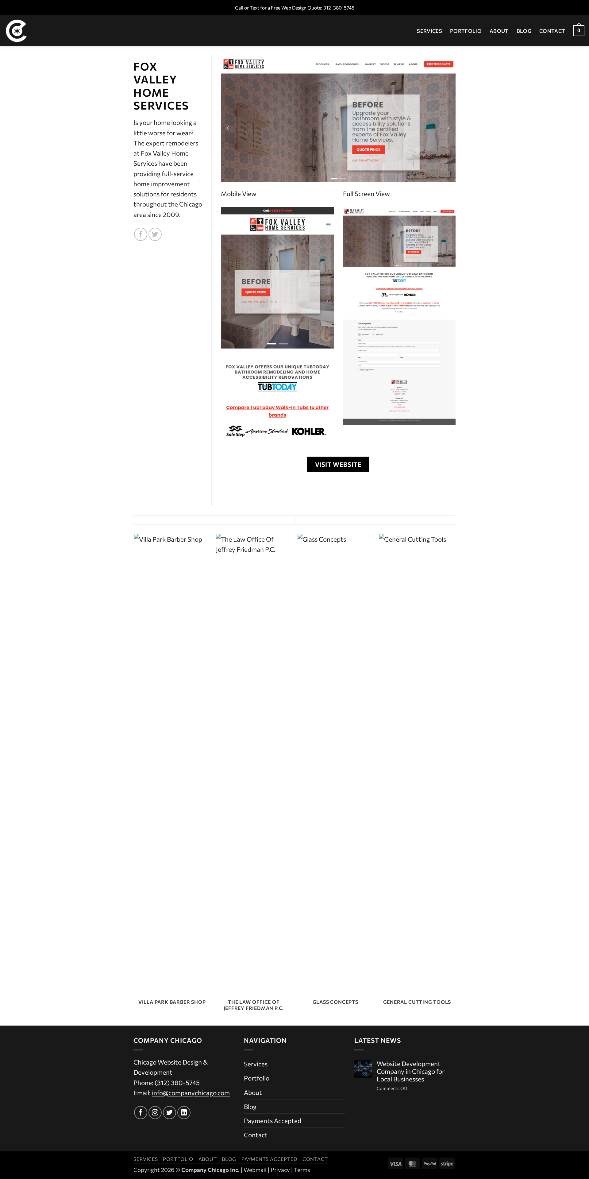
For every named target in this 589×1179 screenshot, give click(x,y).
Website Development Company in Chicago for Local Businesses (411, 1071)
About (499, 31)
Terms (302, 1169)
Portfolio (466, 31)
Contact (552, 31)
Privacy (280, 1169)
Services (429, 31)
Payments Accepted (272, 1120)
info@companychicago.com (191, 1092)
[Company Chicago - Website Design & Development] (35, 30)
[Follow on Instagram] (155, 1112)
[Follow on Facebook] (140, 234)
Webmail (255, 1169)
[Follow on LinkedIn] (184, 1112)
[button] (578, 31)
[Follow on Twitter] (155, 234)
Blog (524, 31)
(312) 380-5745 (177, 1082)
